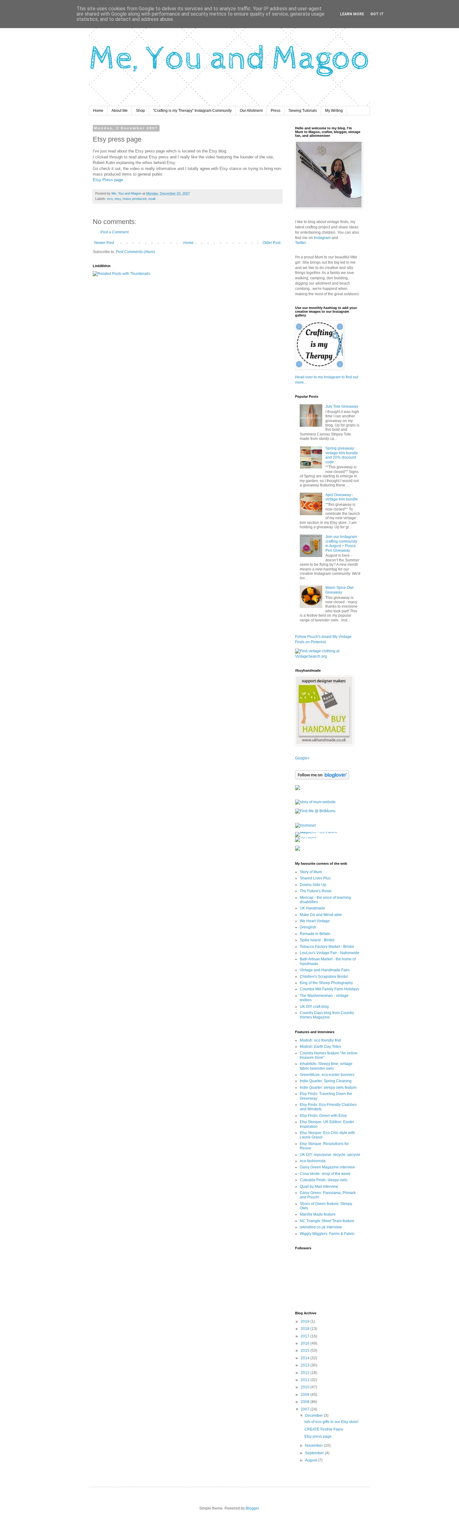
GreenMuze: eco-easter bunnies (327, 1075)
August (311, 1460)
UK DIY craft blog (314, 1006)
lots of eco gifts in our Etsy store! (331, 1422)
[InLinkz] (297, 787)
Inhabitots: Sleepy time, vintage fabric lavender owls (326, 1066)
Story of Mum (311, 872)
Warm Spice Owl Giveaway (339, 589)
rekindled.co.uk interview (321, 1227)
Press (275, 110)
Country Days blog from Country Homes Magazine (327, 1015)
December (314, 1415)
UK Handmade (312, 908)
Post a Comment (115, 232)
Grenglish (308, 927)
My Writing (334, 110)
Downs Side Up (313, 885)
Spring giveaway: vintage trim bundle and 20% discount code (341, 455)
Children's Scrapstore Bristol (324, 976)
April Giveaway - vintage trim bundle (341, 497)
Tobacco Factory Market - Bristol (327, 946)
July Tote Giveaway (341, 406)
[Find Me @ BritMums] (315, 811)
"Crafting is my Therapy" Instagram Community (192, 110)
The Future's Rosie (316, 891)
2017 (305, 1336)
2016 (305, 1343)
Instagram (323, 238)
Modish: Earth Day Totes (320, 1046)
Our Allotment (251, 110)
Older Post (271, 243)
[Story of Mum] (315, 802)
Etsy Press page (108, 179)
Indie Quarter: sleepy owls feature (328, 1087)
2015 (305, 1350)
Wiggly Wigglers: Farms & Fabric (327, 1234)
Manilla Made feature (318, 1214)
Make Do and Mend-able (321, 915)
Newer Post (104, 243)
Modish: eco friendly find (320, 1040)
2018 (305, 1328)
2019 (305, 1321)
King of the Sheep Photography (326, 983)
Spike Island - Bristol (317, 940)
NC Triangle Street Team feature (327, 1221)
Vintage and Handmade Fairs (325, 970)
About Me (119, 110)
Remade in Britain (315, 934)
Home (98, 110)
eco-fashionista (313, 1161)
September (315, 1453)
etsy (118, 199)
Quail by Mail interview (319, 1186)
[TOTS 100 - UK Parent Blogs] (321, 832)
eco (110, 199)
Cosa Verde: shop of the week (325, 1174)
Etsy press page (318, 1436)
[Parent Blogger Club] (297, 849)
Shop (140, 110)
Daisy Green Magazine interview (327, 1167)
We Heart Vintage (315, 921)
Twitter (300, 243)
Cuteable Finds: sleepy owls (324, 1180)
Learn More (352, 14)
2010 (305, 1387)
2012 (305, 1373)
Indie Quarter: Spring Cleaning (326, 1081)
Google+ (302, 758)
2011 (305, 1380)
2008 (305, 1402)
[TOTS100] (305, 837)
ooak (152, 199)
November (314, 1445)
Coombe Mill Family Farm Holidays (329, 989)
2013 (305, 1365)
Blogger (252, 1508)
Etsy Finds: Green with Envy (323, 1115)
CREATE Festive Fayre (323, 1429)
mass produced (134, 199)
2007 (305, 1409)
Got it (377, 14)
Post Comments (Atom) (135, 252)
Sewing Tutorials (303, 110)
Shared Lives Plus (315, 878)
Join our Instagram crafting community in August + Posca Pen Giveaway (341, 543)
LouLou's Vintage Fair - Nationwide (329, 953)
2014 (305, 1358)
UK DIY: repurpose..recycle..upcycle (330, 1154)
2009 (305, 1394)
